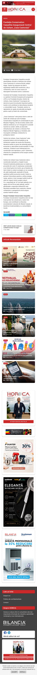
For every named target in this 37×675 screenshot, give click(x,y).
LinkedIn (24, 214)
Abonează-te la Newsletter (18, 655)
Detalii (22, 672)
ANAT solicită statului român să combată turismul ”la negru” (12, 226)
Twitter (6, 214)
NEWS (5, 18)
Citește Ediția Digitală (18, 421)
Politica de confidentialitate (12, 599)
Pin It (29, 214)
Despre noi (6, 596)
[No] (35, 669)
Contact (6, 602)
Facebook (11, 214)
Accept (14, 672)
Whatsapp (18, 214)
